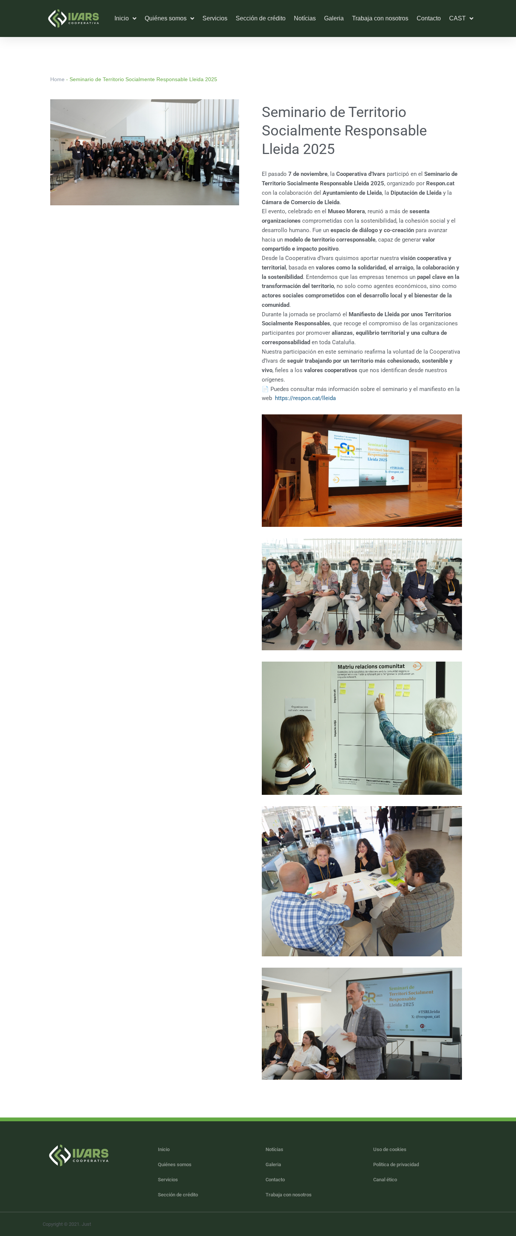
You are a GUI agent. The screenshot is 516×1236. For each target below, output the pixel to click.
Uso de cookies (389, 1149)
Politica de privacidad (396, 1164)
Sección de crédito (261, 18)
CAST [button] (457, 18)
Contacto (429, 18)
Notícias (305, 18)
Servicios (214, 18)
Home (57, 79)
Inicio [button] (121, 18)
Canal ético (385, 1179)
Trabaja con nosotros (380, 18)
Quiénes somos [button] (166, 18)
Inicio (164, 1149)
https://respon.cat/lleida (305, 398)
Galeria (334, 18)
